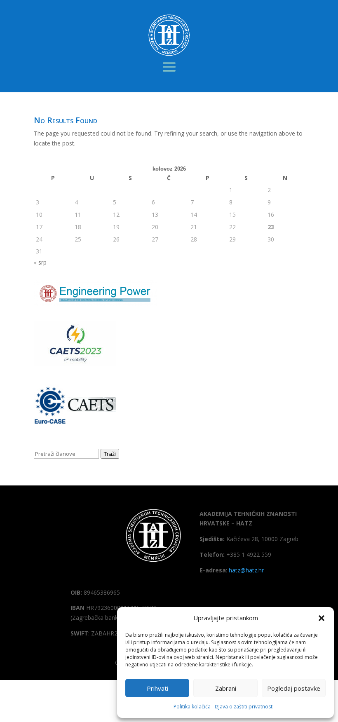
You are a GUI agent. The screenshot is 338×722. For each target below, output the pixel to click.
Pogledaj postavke (293, 688)
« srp (40, 262)
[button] (321, 618)
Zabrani (225, 688)
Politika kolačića (192, 706)
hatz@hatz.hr (246, 570)
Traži (110, 453)
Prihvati (157, 688)
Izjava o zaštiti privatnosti (244, 706)
